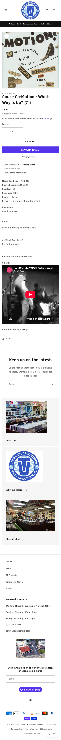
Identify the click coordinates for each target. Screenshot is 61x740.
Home (8, 568)
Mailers (9, 588)
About (9, 440)
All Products (11, 575)
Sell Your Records (15, 490)
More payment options (30, 157)
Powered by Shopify (35, 725)
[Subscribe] (51, 384)
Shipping (5, 113)
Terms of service (31, 729)
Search (9, 561)
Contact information (32, 734)
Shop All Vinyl (13, 539)
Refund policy (51, 725)
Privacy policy (16, 729)
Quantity (6, 124)
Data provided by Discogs (15, 329)
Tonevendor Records (19, 725)
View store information (15, 173)
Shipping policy (46, 729)
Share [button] (8, 338)
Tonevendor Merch (14, 582)
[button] (6, 10)
